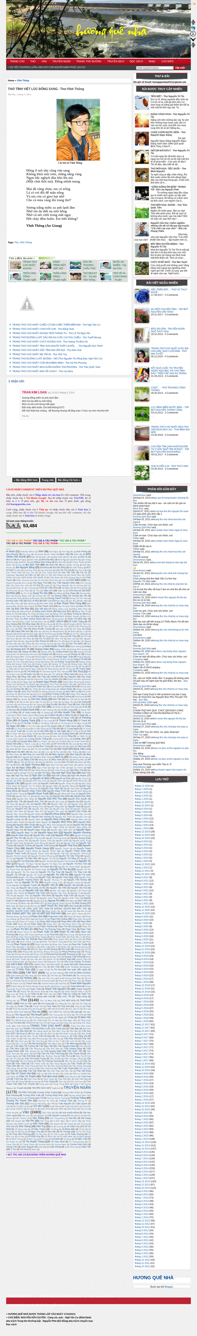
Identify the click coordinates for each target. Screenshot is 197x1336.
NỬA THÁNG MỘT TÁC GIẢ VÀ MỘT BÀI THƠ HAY (33, 913)
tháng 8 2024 (142, 808)
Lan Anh (10, 704)
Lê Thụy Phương (22, 729)
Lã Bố (16, 702)
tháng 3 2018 (142, 1014)
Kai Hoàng (43, 691)
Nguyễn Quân (62, 841)
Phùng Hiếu (11, 951)
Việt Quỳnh (54, 1124)
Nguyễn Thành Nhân (75, 851)
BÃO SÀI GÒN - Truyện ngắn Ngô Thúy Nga (168, 330)
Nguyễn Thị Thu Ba (60, 869)
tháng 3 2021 (142, 897)
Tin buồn (67, 1015)
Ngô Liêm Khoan (58, 770)
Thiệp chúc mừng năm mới (38, 996)
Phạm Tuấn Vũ (45, 931)
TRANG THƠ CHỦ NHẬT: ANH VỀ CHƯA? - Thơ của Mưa (42, 371)
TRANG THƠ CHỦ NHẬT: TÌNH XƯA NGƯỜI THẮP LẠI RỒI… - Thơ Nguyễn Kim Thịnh (57, 346)
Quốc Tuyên (20, 959)
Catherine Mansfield (15, 575)
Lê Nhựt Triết (67, 718)
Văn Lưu (26, 1115)
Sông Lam (15, 967)
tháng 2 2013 (142, 1214)
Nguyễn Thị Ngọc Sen (52, 864)
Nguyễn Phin (62, 835)
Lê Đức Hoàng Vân (48, 710)
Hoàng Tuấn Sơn (23, 664)
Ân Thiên (51, 554)
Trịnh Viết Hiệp (81, 1079)
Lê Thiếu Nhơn (69, 726)
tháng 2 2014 (142, 1175)
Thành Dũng (16, 986)
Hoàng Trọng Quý (66, 662)
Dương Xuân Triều (14, 601)
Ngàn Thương (32, 764)
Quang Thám (55, 957)
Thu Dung (46, 1003)
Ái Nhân (10, 551)
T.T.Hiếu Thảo (23, 969)
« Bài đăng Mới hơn (26, 480)
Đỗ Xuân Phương (79, 626)
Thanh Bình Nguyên (80, 983)
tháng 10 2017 (142, 1031)
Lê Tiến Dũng (39, 729)
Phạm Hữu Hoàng (58, 919)
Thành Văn (11, 991)
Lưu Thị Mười (61, 741)
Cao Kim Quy (46, 570)
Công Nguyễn (62, 585)
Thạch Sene (32, 983)
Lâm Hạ (9, 707)
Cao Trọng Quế (49, 572)
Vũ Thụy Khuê (58, 1141)
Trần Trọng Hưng (80, 1066)
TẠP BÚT (31, 972)
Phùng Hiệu (28, 952)
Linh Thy (14, 736)
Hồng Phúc (11, 676)
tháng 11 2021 (142, 871)
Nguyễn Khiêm (34, 814)
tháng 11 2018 (142, 988)
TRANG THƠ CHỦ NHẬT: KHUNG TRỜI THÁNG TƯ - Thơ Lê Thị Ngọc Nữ (51, 333)
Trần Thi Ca (66, 1056)
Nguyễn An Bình (41, 778)
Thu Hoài (84, 1004)
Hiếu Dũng (26, 644)
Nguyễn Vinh (23, 896)
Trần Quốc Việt (26, 1054)
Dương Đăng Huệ (23, 596)
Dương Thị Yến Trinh (78, 598)
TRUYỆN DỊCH (39, 1088)
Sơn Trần (55, 967)
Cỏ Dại (36, 585)
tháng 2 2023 (142, 857)
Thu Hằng (59, 1004)
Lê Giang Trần (84, 710)
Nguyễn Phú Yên (14, 838)
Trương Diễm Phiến (71, 1092)
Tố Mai (70, 1017)
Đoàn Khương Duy (55, 619)
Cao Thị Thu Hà (63, 570)
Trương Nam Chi (35, 1098)
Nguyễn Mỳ (65, 825)
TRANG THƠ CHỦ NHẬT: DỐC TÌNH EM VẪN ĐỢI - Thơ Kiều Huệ (47, 350)
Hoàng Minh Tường (22, 657)
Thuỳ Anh (65, 1006)
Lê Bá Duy (11, 710)
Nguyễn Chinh (47, 783)
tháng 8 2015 (142, 1116)
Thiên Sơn (48, 994)
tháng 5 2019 (142, 969)
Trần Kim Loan (21, 1041)
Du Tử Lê (25, 593)
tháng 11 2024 (142, 802)
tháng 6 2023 (142, 844)
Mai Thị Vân (36, 749)
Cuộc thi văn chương (25, 588)
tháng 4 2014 (142, 1168)
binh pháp (13, 562)
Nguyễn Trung (73, 882)
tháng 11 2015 (142, 1106)
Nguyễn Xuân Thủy (71, 898)
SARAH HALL (40, 964)
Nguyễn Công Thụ (66, 783)
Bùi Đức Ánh (32, 564)
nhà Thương (12, 903)
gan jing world (62, 629)
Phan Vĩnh (11, 947)
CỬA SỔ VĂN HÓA (48, 588)
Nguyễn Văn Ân (49, 885)
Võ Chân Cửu (73, 1126)
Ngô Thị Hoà (28, 773)
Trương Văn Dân (15, 1103)
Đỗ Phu (59, 624)
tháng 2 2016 (142, 1096)
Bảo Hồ (34, 557)
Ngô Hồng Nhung (39, 770)
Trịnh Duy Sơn (71, 1076)
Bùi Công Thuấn (77, 562)
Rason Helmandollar (15, 962)
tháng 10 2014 (142, 1148)
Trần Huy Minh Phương (33, 1039)
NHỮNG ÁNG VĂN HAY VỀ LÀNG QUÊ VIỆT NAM (48, 907)
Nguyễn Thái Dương (45, 845)
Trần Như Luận (16, 1048)
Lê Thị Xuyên (50, 726)
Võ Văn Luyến (57, 1134)
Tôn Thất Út (38, 1020)
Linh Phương (85, 733)
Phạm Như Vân (54, 924)
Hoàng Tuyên (41, 664)
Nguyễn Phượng (34, 838)
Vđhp (136, 538)
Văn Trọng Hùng (57, 1118)
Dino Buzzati (75, 590)
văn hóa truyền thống (68, 1112)
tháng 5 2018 (142, 1008)
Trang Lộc (67, 1023)
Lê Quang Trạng (26, 720)
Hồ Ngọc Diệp (34, 669)
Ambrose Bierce (27, 552)
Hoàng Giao (12, 652)
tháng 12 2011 (142, 1260)
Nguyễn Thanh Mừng (27, 851)
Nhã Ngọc (69, 901)
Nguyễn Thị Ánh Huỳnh (16, 856)
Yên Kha (24, 1149)
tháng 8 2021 (142, 880)
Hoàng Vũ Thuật (59, 664)
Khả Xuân (86, 691)
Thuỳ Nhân (60, 1009)
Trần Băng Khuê (40, 1031)
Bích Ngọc (21, 560)
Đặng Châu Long (60, 609)
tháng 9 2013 (142, 1191)
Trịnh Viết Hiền (64, 1079)
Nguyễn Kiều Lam (79, 814)
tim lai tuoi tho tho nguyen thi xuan (171, 511)
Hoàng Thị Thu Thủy (15, 662)
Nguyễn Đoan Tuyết (37, 793)
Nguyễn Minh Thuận (25, 825)
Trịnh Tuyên (48, 1079)
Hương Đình (70, 686)
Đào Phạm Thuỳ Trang (69, 603)
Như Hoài (73, 906)
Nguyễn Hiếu (40, 804)
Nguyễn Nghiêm (32, 827)
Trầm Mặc (74, 1028)
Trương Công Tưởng (47, 1092)
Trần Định (35, 1034)
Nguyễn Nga (12, 827)
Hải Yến (84, 636)
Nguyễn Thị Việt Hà (57, 874)
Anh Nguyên (67, 552)
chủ (63, 580)
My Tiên (20, 762)
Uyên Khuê (46, 1109)
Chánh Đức (76, 575)
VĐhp (136, 549)
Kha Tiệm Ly (72, 691)
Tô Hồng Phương (40, 1017)
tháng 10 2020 (142, 913)
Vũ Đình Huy (34, 1136)
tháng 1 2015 (142, 1139)
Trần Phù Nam (53, 1049)
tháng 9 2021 (142, 877)
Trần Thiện (20, 1063)
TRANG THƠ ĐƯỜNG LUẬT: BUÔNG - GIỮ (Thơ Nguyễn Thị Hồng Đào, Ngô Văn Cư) (57, 358)
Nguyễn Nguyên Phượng (77, 832)
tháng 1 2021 (142, 903)
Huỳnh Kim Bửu (74, 679)
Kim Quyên (23, 699)
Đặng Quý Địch (64, 611)
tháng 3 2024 (142, 821)
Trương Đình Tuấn (32, 1095)
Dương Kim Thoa (14, 598)
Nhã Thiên (82, 901)
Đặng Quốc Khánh (44, 611)
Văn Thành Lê (22, 1118)
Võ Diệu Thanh (38, 1129)
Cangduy (138, 659)
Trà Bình (17, 1023)
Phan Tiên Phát (75, 942)
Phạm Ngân (36, 924)
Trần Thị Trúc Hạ (72, 1061)
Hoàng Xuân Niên (14, 666)
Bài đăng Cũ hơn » (69, 480)
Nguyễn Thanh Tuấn (16, 853)
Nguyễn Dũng (68, 786)
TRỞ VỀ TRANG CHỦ (19, 1296)
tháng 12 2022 (142, 864)
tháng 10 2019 (142, 952)
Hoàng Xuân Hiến (79, 664)
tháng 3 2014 (142, 1171)
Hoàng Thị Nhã (80, 659)
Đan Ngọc (60, 601)
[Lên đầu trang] (193, 24)
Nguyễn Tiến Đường (77, 880)
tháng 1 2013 (142, 1217)
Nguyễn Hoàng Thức (34, 806)
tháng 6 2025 (142, 792)
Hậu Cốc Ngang (83, 641)
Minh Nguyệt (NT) (25, 757)
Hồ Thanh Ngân (83, 669)
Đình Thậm (14, 619)
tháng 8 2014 (142, 1155)
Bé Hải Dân (71, 557)
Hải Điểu (22, 636)
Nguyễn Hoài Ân (13, 806)
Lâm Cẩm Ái (82, 704)
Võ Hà (82, 1129)
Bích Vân (34, 560)
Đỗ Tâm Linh (85, 624)
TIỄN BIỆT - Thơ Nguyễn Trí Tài (167, 96)
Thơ (16, 242)
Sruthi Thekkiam (72, 967)
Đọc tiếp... (143, 699)
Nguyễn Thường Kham (28, 880)
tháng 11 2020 (142, 910)
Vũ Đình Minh (66, 1136)
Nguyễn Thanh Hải (64, 848)
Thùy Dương (33, 1009)
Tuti (17, 1106)
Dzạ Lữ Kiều (33, 601)
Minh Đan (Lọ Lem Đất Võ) (35, 754)
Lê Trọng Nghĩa (71, 728)
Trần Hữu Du (54, 1039)
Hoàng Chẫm (60, 649)
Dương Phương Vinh (34, 598)
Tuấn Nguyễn (64, 1103)
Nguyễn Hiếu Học (59, 804)
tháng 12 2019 (142, 946)
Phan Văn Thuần (80, 944)
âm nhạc (26, 554)
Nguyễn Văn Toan (58, 893)
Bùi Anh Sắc (60, 562)
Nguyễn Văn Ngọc (57, 891)
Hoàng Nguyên (84, 657)
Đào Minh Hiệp (46, 603)
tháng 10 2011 (142, 1266)
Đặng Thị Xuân (29, 614)
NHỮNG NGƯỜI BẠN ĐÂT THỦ (70, 908)
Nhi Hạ (34, 906)
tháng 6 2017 (142, 1044)
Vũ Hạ (45, 1139)
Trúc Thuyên (29, 1084)
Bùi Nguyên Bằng (25, 567)
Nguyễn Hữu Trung (15, 814)
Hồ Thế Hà (15, 671)
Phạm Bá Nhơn (75, 916)
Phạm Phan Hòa (73, 924)
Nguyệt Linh (23, 901)
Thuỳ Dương (18, 1009)
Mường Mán (78, 760)
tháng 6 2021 (142, 887)
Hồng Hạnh (69, 674)
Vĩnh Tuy (138, 734)
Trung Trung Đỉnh (61, 1084)
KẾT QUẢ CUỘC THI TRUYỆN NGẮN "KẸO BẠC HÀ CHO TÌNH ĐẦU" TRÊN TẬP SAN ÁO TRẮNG (169, 371)
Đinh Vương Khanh (33, 619)
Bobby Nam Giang (42, 562)
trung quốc (44, 1084)
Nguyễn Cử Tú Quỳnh (31, 786)
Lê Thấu (13, 723)
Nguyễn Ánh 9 (81, 778)
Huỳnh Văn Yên (19, 686)
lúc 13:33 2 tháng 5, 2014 (61, 392)
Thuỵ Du (78, 1006)
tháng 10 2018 (142, 991)
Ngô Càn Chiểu (58, 768)
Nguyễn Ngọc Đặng (78, 827)
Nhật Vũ (23, 906)
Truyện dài (22, 1088)
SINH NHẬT (55, 964)
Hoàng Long (61, 654)
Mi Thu (56, 752)
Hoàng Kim (83, 652)
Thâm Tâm (69, 991)
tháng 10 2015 (142, 1109)
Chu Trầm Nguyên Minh (63, 583)
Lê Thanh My (84, 720)
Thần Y (81, 991)
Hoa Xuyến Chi (34, 646)
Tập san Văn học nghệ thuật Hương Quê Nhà (59, 978)
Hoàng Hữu (46, 652)
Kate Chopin (57, 691)
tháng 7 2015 (142, 1119)
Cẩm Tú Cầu (47, 575)
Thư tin (35, 1011)
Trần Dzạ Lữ (21, 1033)
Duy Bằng (57, 593)
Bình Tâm (26, 562)
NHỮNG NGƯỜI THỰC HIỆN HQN (23, 911)
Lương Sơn (79, 738)
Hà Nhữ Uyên (32, 634)
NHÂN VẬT (39, 903)
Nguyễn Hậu (24, 804)
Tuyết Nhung (55, 1106)
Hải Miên (34, 636)
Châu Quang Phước (73, 577)
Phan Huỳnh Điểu (58, 937)
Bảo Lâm (46, 557)
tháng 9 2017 (142, 1034)
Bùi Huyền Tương (71, 565)
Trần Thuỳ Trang (27, 1066)
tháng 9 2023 (142, 841)
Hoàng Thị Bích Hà (61, 659)
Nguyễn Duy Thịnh (50, 788)
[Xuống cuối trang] (193, 47)
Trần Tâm (41, 1053)
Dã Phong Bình (81, 588)
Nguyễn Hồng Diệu (55, 806)
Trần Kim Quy (38, 1041)
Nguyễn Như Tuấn (41, 835)
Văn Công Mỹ (48, 1113)
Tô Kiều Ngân (57, 1017)
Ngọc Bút (10, 767)
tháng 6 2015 (142, 1122)
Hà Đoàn (72, 631)
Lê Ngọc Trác (26, 718)
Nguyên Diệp (52, 786)
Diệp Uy (61, 591)
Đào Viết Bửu (41, 609)
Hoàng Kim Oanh (30, 654)
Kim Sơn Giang (39, 699)
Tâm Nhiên (42, 976)
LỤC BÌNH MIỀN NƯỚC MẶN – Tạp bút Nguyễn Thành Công (170, 408)
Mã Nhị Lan (71, 744)
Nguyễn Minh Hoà (79, 819)
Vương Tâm (11, 1147)
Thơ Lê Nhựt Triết (48, 1001)
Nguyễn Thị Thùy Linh (76, 872)
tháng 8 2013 (142, 1194)
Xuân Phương (71, 1147)
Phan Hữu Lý (76, 937)
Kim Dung (79, 696)
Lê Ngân (81, 715)
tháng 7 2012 (142, 1237)
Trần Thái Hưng (57, 1053)
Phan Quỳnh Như (61, 939)
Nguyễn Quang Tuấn (42, 841)
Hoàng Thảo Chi (42, 659)
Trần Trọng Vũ (30, 1068)
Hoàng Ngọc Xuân (64, 657)
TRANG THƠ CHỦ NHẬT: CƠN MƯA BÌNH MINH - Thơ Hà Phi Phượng (49, 362)
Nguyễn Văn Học (35, 890)
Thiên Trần (16, 996)
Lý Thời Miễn (45, 744)
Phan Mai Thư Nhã (25, 939)
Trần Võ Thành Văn (20, 1073)
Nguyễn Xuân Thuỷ (49, 898)
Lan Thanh (37, 704)
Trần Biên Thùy (59, 1031)
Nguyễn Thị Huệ (46, 861)
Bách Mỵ (78, 554)
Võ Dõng (54, 1129)
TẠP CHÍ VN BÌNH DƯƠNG (77, 973)
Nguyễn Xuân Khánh (26, 898)
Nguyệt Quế (38, 901)
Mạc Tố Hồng (12, 746)
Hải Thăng (59, 636)
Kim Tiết (57, 699)
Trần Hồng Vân (80, 1036)
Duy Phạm (71, 593)
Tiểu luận (74, 1012)
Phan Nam (43, 939)
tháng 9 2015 (142, 1112)
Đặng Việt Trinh (23, 616)
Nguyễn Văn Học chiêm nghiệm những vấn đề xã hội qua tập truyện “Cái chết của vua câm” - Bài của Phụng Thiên (170, 227)
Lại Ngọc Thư (68, 702)
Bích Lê (9, 559)
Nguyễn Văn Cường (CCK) (32, 888)
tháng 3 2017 (142, 1054)
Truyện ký (55, 1088)
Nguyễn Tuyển (30, 885)
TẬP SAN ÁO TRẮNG (20, 978)
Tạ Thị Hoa (56, 969)
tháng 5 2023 (142, 848)
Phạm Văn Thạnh (26, 935)
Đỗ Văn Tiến (62, 626)
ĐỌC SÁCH (56, 621)
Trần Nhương (35, 1049)
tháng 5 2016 (142, 1086)
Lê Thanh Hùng (64, 720)
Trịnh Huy (18, 1079)
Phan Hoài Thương (22, 937)
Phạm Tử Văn (67, 931)
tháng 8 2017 (142, 1037)
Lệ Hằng (13, 712)
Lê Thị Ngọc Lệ (78, 723)
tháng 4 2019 (142, 972)
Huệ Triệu (41, 676)
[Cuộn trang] (193, 41)
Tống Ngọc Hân (70, 1020)
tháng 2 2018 (142, 1018)
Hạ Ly (82, 631)
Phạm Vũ (42, 935)
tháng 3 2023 (142, 854)
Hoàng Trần (139, 613)
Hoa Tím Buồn (76, 643)
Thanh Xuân (39, 991)
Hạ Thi (62, 634)
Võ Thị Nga (65, 1131)
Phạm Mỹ (22, 924)
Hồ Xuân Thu (30, 674)
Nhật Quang (80, 903)
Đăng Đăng (11, 611)
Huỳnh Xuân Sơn (38, 686)
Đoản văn (42, 622)
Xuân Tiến (86, 1147)
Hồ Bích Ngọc (32, 666)
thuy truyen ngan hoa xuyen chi (170, 769)
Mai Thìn (49, 749)
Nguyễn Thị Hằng (67, 858)
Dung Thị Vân (40, 593)
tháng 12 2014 (142, 1142)
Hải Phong (47, 636)
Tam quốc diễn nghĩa (77, 969)
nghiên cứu (83, 765)
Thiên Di (35, 994)
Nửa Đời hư (82, 911)
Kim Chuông (65, 696)
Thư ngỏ (87, 1009)
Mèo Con (46, 752)
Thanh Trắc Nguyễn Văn (58, 989)
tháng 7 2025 (142, 789)
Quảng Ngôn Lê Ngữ (36, 957)
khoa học (37, 694)
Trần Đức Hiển (12, 1036)
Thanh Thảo (35, 989)
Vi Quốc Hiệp (75, 1121)
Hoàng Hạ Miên (29, 652)
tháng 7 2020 (142, 923)
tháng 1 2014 (142, 1178)
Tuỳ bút (26, 1106)
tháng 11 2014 (142, 1145)
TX (22, 1109)
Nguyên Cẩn (12, 783)
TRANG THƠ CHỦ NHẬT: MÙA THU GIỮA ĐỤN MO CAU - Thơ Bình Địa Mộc (170, 430)
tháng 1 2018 (142, 1021)
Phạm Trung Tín (25, 932)
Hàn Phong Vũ (42, 641)
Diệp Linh (48, 590)
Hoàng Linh (47, 654)
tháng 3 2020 (142, 936)
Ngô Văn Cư (39, 775)
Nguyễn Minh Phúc (62, 822)
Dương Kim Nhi (79, 596)
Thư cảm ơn (73, 1009)
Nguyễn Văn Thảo (36, 893)
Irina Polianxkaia (49, 689)
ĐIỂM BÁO (59, 616)
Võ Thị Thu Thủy (83, 1132)
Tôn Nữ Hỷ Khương (20, 1020)
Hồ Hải (82, 666)
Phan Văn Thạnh (60, 944)
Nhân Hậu (25, 903)
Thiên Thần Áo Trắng (67, 994)
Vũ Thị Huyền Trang (33, 1141)
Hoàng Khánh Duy (64, 652)
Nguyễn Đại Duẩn (71, 788)
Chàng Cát (62, 575)
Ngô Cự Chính (76, 768)
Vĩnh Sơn (10, 1126)
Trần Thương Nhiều (60, 1066)
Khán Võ (13, 694)
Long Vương (43, 736)
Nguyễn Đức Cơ (23, 796)
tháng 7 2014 (142, 1158)
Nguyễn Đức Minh (61, 796)
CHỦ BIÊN (74, 580)
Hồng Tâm (26, 676)
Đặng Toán (44, 614)
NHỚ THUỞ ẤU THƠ (52, 906)
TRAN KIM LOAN (34, 392)
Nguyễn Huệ (74, 806)
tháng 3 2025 (142, 795)
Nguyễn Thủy (44, 877)
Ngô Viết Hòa (12, 778)
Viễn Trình (38, 1123)
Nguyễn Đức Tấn (14, 801)
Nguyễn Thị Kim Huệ (66, 861)
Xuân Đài (42, 1147)
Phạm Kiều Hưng (80, 919)
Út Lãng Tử (32, 1109)
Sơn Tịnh (42, 967)
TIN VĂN (79, 1015)
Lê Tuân (18, 731)
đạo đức (72, 601)
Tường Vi (13, 1109)
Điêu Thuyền (73, 616)
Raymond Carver (35, 962)
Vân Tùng (44, 1121)
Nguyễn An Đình (63, 778)
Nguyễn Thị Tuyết (34, 875)
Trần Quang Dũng (73, 1048)
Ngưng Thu (54, 900)
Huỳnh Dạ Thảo (41, 679)
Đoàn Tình (11, 622)
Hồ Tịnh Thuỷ (76, 671)
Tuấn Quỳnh (81, 1103)
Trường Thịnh (66, 1100)
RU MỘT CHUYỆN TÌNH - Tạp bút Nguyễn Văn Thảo (169, 310)
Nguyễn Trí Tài (30, 882)
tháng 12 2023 (142, 831)
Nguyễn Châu (31, 783)
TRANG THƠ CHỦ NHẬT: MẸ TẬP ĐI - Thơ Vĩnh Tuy (39, 354)
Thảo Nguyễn (55, 991)
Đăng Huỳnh (26, 611)
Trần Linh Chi (71, 1041)
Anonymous (139, 495)
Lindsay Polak (31, 734)
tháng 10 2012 (142, 1227)
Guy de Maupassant (55, 631)
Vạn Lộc (84, 1109)
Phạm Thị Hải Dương (68, 926)
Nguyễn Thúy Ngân (64, 877)
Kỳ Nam (81, 699)
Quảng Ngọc (18, 957)
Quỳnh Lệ (51, 959)
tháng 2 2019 (142, 978)
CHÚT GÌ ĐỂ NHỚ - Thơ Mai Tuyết (169, 262)
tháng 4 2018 (142, 1011)
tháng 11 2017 (142, 1027)
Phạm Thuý (70, 929)
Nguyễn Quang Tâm (19, 841)
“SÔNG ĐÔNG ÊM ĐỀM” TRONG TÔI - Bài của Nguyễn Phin (168, 188)
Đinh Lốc (87, 616)
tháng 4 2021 (142, 893)
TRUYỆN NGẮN (77, 1087)
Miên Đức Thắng (70, 752)
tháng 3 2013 (142, 1210)
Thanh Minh (75, 986)
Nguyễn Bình (56, 781)
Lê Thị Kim (63, 723)
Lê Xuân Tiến (15, 734)
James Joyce (82, 689)
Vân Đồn (73, 1118)
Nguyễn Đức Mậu (41, 796)
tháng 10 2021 (142, 874)
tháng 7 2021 (142, 884)
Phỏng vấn (25, 949)
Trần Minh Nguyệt (73, 1043)
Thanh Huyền (44, 986)
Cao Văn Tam (68, 572)
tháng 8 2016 (142, 1076)
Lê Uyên (29, 731)
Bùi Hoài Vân (52, 565)
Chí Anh (41, 580)
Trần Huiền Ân (12, 1039)
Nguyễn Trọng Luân (53, 882)
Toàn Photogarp (141, 756)
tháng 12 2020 (142, 906)
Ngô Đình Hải (20, 770)
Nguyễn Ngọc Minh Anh (61, 830)
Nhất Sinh (10, 906)
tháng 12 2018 (142, 985)
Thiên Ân (23, 994)
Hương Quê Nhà (142, 516)
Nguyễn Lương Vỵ (15, 819)
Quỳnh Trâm (82, 959)
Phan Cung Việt (71, 935)
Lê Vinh (87, 731)
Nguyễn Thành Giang (37, 848)
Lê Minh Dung (38, 715)
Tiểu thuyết (36, 1014)
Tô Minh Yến (84, 1017)
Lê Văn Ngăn (60, 731)
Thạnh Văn (25, 991)
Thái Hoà (62, 983)
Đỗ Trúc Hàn (47, 626)
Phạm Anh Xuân (55, 916)
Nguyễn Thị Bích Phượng (42, 856)
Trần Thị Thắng (26, 1061)
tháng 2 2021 (142, 900)
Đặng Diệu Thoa (80, 609)
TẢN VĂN (12, 972)
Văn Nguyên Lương (57, 1115)
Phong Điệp (11, 949)
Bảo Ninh (58, 557)
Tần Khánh (67, 975)
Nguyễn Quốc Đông (36, 843)
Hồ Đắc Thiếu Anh (66, 666)
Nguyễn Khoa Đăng (55, 814)
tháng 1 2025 (142, 799)
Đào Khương (30, 603)
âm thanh (39, 554)
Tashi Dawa (15, 976)
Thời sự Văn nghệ (28, 1003)
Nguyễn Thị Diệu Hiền (26, 858)
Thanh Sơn (21, 989)
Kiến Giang (38, 696)
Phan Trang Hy (22, 944)
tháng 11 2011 (142, 1263)
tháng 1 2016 (142, 1099)
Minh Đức (138, 508)
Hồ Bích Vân (49, 666)
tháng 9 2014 (142, 1152)
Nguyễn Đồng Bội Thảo (64, 794)
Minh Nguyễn (76, 754)
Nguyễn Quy (54, 843)
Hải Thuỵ (72, 636)
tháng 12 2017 (142, 1024)
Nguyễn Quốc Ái (80, 841)
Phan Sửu (77, 939)
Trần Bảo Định (22, 1031)
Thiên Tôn (86, 994)
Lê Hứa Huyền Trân (65, 712)
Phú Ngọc (38, 949)
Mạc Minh (83, 744)
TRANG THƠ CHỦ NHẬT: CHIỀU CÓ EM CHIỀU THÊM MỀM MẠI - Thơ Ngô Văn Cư (56, 324)
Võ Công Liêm (21, 1129)
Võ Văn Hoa (41, 1134)
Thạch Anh (63, 981)
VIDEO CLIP (23, 1124)
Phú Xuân (65, 949)
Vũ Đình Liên (50, 1136)
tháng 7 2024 (142, 812)
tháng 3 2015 (142, 1132)
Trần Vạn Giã (85, 1068)
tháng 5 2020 (142, 929)
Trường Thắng (78, 1098)
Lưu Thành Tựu (44, 741)
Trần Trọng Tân (13, 1068)
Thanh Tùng (82, 989)
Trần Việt (68, 1071)
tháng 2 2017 (142, 1057)
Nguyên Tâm (69, 843)
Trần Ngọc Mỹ (46, 1046)
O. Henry (79, 914)
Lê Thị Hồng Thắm (46, 723)
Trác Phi (43, 1023)
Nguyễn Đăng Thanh (31, 791)
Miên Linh (86, 752)
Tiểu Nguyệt (20, 1015)
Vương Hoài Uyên (78, 1144)
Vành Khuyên (12, 1113)
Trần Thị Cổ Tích (83, 1056)
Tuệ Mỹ (9, 1106)
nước (69, 914)
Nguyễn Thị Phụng (16, 866)
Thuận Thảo (23, 1006)
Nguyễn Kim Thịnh (63, 817)
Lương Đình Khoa (60, 739)
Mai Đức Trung (43, 746)
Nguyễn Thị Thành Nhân (69, 867)
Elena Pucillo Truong (42, 629)
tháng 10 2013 (142, 1188)
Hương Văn (18, 689)
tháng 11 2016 (142, 1067)
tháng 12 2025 (142, 786)
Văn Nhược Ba (77, 1115)
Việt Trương (82, 1124)
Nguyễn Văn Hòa (14, 891)
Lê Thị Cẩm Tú (27, 723)
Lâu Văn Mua (73, 707)
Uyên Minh (58, 1109)
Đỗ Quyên (71, 624)
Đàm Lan (47, 601)
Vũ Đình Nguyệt (83, 1136)
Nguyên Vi (75, 893)
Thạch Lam (18, 983)
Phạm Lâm (11, 921)
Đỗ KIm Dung (46, 624)
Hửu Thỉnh (33, 689)
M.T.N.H (58, 744)
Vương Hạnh (60, 1144)
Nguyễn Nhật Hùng (20, 835)
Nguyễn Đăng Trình (56, 791)
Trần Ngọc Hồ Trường (24, 1046)
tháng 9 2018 (142, 995)
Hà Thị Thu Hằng (77, 634)
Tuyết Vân (69, 1106)
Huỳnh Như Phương (72, 682)
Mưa (67, 760)
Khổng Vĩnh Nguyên (78, 694)
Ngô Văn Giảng (59, 775)
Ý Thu (13, 1149)
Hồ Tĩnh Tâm (59, 671)
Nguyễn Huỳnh (80, 809)
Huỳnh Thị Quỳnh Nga (30, 684)
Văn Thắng (38, 1118)
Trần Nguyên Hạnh (66, 1046)
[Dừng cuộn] (193, 35)
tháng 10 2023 (142, 838)
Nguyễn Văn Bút (72, 885)
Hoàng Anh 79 (21, 649)
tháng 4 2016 (142, 1090)
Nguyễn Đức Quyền (77, 799)
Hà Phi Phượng (49, 634)
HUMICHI (55, 676)
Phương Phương (54, 954)
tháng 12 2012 (142, 1220)
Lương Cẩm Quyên (15, 739)
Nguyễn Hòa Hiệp (79, 804)
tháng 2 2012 (142, 1253)
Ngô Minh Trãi (76, 770)
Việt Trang (68, 1124)
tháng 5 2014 (142, 1165)
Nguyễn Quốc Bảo (14, 843)
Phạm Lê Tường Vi (28, 921)
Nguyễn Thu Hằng (26, 877)
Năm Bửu (79, 762)
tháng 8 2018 (142, 998)
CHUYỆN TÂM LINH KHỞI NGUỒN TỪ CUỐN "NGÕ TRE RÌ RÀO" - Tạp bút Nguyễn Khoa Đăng (170, 449)
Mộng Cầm (29, 759)
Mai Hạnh (58, 746)
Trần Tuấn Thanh (65, 1068)
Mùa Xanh (56, 759)
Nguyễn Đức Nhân (25, 799)
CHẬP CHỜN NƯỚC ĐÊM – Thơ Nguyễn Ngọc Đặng (168, 133)
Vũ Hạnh (55, 1139)
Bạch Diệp (64, 554)
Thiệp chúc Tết (63, 996)
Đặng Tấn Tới (81, 611)
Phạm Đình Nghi (27, 919)
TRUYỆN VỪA (25, 1092)
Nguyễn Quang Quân (80, 838)
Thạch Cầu (76, 981)
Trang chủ (48, 480)
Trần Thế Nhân (29, 1056)
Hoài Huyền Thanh (55, 646)
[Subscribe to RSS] (97, 252)
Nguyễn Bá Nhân (14, 781)
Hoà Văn (19, 646)
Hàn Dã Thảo (25, 639)
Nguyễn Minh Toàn (47, 825)
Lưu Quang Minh (24, 741)
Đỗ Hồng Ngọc (29, 624)
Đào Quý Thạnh (27, 606)
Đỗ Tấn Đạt (14, 626)
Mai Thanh (22, 749)
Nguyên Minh (34, 819)
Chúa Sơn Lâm (22, 585)
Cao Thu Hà (32, 572)
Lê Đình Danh (27, 709)
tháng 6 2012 (142, 1240)
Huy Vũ (14, 679)
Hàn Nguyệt (26, 641)
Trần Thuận (76, 1063)
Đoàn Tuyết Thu (26, 622)
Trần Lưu (19, 1044)
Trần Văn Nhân (35, 1071)
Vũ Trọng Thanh (27, 1144)
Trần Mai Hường (35, 1043)
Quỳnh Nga (65, 959)
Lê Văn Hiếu (43, 731)
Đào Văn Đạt (22, 608)
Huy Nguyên (70, 676)
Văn (26, 1112)
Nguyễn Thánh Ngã (51, 851)
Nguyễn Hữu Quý (56, 811)
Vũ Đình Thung (16, 1139)
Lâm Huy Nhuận (25, 707)
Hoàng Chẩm (42, 649)
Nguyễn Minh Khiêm (15, 822)
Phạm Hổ (42, 919)
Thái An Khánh (48, 983)
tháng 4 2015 (142, 1129)
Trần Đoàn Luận (66, 1034)
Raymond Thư (53, 962)
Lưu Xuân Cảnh (78, 741)
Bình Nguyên (64, 560)
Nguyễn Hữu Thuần (77, 811)
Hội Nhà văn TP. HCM (50, 674)
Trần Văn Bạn (16, 1071)
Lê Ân (85, 707)
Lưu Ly (9, 741)
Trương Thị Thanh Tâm (19, 1100)
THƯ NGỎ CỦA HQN (18, 1012)
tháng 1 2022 (142, 867)
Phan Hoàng (41, 937)
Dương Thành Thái (56, 598)
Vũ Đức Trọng (32, 1139)
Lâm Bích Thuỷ (65, 704)
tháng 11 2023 (142, 835)
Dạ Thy (36, 591)
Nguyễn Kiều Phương (16, 816)
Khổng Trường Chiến (55, 694)
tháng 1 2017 (142, 1060)
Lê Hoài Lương (29, 712)
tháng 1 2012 (142, 1256)
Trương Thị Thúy (46, 1101)
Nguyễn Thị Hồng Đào (23, 861)
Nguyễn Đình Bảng (79, 791)
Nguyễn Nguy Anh (48, 832)
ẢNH (40, 551)
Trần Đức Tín (29, 1036)
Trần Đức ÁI (82, 1034)
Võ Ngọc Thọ (34, 1131)
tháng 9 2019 (142, 956)
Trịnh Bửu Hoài (50, 1076)
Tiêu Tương (54, 1015)
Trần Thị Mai (55, 1059)
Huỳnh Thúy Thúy (51, 684)
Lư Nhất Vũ (82, 736)
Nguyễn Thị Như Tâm (76, 864)
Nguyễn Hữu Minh (14, 811)
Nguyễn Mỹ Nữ (80, 825)
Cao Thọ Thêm (81, 570)
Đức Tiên (22, 629)
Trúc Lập (63, 1081)
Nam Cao (53, 762)
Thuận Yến (38, 1006)
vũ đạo (21, 1136)
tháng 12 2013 (142, 1181)
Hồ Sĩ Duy (67, 669)
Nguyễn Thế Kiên (61, 853)
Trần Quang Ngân (53, 1051)
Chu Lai (25, 583)
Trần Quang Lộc (32, 1051)
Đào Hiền (84, 601)
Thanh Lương (60, 986)
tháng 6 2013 (142, 1201)
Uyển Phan (72, 1109)
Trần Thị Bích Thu (49, 1056)
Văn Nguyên (38, 1115)
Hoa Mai (61, 644)
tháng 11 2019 (142, 949)
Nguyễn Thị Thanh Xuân (35, 869)
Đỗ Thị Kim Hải (30, 626)
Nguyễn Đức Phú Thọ (50, 798)
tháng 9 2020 (142, 916)
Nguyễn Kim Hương (40, 816)
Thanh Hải (30, 986)
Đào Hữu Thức (13, 603)
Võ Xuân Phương (76, 1134)
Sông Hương (85, 964)
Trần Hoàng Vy (62, 1036)
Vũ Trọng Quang (76, 1142)
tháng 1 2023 (142, 861)
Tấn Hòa (54, 976)
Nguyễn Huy (21, 809)
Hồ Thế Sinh (44, 671)
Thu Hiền (72, 1004)
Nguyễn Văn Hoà (79, 888)
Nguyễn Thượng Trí (53, 880)
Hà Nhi (20, 634)
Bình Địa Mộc (48, 559)
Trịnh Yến (10, 1081)
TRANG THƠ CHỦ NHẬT (46, 1025)
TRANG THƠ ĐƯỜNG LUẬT (37, 1028)
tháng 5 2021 (142, 890)
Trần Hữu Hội (70, 1038)
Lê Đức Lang (67, 710)
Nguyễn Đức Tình (35, 801)
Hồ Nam (21, 669)
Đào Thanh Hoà (45, 606)
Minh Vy (59, 757)
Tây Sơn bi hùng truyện (44, 981)
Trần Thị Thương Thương (49, 1061)
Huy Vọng (86, 676)
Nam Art (42, 762)
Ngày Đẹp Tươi (52, 765)
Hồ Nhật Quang (52, 669)
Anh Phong (82, 551)
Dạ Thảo (25, 591)
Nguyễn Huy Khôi (61, 809)
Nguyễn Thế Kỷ (80, 853)
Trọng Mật (23, 1081)
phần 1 (23, 947)
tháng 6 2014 (142, 1161)
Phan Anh (54, 934)
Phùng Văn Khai (22, 954)
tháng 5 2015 (142, 1125)
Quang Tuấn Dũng (73, 956)
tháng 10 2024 (142, 805)
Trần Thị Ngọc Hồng (73, 1059)
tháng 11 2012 (142, 1224)
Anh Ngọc (53, 552)
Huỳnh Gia (57, 679)
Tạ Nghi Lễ (41, 970)
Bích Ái (84, 557)
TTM (52, 1104)
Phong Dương (81, 947)
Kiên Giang (24, 696)
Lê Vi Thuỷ (75, 731)
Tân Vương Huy (83, 976)
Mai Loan (82, 746)
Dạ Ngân (66, 588)
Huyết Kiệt (25, 679)
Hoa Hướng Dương (44, 644)
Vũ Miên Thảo (81, 1139)
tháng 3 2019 (142, 975)
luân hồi (56, 736)
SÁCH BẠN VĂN (19, 964)
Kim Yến (70, 699)
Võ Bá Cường (57, 1126)
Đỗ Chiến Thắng (76, 621)
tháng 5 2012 (142, 1243)
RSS (191, 4)
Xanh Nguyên (27, 1147)
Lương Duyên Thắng (38, 739)
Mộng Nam (43, 760)
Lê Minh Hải (53, 715)
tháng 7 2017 (142, 1040)
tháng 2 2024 (142, 825)
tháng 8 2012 (142, 1233)
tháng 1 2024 (142, 828)
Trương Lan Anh (16, 1098)
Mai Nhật (10, 749)
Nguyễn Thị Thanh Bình (43, 866)
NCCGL (17, 765)
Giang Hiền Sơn (22, 631)
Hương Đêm (55, 686)
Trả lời (25, 416)
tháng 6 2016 (142, 1083)
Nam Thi (65, 762)
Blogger (169, 1286)
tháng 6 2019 (142, 965)
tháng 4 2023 (142, 851)
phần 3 (44, 947)
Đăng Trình (58, 614)
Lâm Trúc (41, 706)
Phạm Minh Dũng (48, 921)
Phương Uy (72, 954)
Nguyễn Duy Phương (27, 788)
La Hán (26, 702)
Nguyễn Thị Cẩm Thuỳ (69, 856)
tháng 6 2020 (142, 926)
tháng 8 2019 (142, 959)
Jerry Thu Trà (27, 691)
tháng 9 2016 (142, 1073)
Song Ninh (69, 964)
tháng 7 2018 (142, 1001)
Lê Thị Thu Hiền (33, 726)
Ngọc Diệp (25, 767)
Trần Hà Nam (45, 1036)
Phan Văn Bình (42, 944)
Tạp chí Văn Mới (53, 973)
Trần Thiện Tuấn (37, 1064)
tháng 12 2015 (142, 1103)
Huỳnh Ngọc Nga (25, 682)
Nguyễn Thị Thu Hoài (24, 872)
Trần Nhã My (85, 1046)
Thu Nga (10, 1006)
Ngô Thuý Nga (68, 772)
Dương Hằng (61, 596)
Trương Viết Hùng (38, 1104)
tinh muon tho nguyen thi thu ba (170, 597)
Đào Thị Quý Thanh (67, 606)
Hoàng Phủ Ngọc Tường (20, 659)
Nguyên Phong (81, 835)
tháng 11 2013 (142, 1184)
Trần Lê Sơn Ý (55, 1041)
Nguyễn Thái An (24, 845)
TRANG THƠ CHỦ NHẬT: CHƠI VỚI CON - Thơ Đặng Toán (43, 329)
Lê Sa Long (46, 721)
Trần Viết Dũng (83, 1071)
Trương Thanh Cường (57, 1098)
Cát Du (83, 572)
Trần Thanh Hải (75, 1053)
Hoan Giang (75, 646)
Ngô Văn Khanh (78, 775)
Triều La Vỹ (78, 1074)
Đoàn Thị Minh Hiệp (77, 619)
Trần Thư (43, 1066)
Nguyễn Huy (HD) (40, 809)
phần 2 (33, 947)
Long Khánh (27, 736)
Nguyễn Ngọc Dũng (54, 827)
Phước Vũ (38, 954)
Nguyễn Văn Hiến (58, 888)
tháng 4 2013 (142, 1207)
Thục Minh (52, 1006)
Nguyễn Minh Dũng (54, 819)
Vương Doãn (45, 1144)
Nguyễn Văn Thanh (79, 891)
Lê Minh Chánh (21, 715)
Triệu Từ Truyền (27, 1076)
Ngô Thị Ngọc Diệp (47, 773)
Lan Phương (23, 704)
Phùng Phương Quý (71, 951)
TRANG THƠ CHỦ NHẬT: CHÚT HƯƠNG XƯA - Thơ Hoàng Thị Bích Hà (50, 341)
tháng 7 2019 (142, 962)
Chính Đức (53, 580)
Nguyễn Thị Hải (49, 858)
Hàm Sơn (10, 639)
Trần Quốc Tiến (74, 1051)
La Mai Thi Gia (39, 702)
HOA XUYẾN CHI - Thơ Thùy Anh (169, 466)
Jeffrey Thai (11, 691)
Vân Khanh (16, 1121)
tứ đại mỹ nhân (84, 1106)
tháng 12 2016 (142, 1063)
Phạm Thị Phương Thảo (49, 929)
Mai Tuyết (63, 749)
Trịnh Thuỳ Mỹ (33, 1079)
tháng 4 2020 (142, 933)
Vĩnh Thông (23, 80)
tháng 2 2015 (142, 1135)
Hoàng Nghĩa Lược (43, 657)
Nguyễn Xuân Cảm (64, 895)
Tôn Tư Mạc (53, 1020)
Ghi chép (77, 629)
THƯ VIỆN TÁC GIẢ (57, 1012)
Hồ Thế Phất (29, 671)
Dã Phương (11, 591)
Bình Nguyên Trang (82, 560)
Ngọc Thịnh (42, 768)
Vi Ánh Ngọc (59, 1121)
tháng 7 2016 (142, 1080)
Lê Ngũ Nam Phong (46, 718)
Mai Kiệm (70, 746)
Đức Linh (10, 629)
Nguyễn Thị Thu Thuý (50, 872)
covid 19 (48, 585)
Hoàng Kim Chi (12, 654)
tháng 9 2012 (142, 1230)
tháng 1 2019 (142, 982)
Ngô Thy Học (21, 775)
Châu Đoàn (55, 577)
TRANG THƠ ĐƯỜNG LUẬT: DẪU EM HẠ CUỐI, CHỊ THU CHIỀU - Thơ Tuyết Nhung (56, 337)
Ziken (34, 1149)
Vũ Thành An (12, 1142)
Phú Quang (52, 949)
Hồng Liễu (83, 674)
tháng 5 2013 (142, 1204)
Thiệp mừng (81, 996)
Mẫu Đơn (33, 752)
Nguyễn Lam (82, 817)
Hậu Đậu (13, 644)
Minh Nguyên (58, 754)
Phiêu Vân (66, 947)
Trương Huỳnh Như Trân (79, 1095)
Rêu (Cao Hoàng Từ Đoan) (77, 961)
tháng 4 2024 (142, 818)
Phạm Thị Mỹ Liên (23, 929)
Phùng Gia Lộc (81, 949)
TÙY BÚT (38, 1106)
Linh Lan (45, 733)
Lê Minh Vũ (67, 715)
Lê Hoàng (45, 712)
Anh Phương (12, 554)
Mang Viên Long (82, 749)
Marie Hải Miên (18, 752)
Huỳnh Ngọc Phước (46, 681)
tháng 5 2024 (142, 815)
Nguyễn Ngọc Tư (25, 832)
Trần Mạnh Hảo (54, 1044)
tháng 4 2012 (142, 1246)
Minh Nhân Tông (44, 757)
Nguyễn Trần (12, 882)
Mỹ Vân (31, 762)
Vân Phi (30, 1120)
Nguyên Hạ (73, 801)
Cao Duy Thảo (30, 570)
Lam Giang (82, 702)
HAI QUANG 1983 (142, 702)
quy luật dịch (36, 959)
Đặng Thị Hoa (12, 614)
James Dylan (66, 689)
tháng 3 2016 (142, 1093)
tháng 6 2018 (142, 1005)
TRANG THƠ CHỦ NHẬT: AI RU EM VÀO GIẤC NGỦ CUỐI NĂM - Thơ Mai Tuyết (169, 351)
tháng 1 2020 (142, 942)
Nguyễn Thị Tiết (14, 875)
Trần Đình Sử (49, 1034)
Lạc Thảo (53, 702)
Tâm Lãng (28, 976)
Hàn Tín (57, 641)
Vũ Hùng (67, 1139)
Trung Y (76, 1084)
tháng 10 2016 (142, 1070)
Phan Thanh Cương (29, 942)
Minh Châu (14, 754)
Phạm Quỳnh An (29, 926)
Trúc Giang (49, 1081)
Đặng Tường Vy (74, 614)
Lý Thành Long (28, 744)
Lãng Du (50, 704)
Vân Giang (86, 1118)
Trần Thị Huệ (15, 1059)
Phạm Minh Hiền (68, 921)
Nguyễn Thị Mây (141, 581)
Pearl (25, 916)
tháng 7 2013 (142, 1197)
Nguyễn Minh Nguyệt (38, 822)
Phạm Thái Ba (47, 926)
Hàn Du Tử (40, 638)
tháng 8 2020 (142, 920)
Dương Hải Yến (43, 596)
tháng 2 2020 (142, 939)
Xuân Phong (55, 1147)
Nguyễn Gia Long (56, 801)
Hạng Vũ (69, 641)
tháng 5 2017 (142, 1047)
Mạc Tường (27, 746)
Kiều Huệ (52, 696)
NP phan (68, 911)
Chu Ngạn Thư (40, 583)
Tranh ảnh (60, 1028)
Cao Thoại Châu (14, 572)
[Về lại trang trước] (193, 30)
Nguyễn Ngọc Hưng (36, 830)
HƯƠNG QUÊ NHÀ (153, 1277)
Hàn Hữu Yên (57, 639)
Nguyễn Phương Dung (56, 838)
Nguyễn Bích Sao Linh (36, 781)
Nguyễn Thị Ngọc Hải (28, 864)
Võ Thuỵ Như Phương (19, 1134)
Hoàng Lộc (76, 654)
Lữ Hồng (68, 736)
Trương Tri (83, 1101)
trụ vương (35, 1081)
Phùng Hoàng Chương (47, 952)
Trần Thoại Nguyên (58, 1064)
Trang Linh (55, 1023)
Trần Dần (73, 1031)
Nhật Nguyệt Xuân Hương (59, 903)
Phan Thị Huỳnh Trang (53, 942)
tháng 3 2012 (142, 1250)
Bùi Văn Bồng (59, 567)
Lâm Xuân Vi (57, 707)
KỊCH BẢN (10, 696)
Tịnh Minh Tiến (21, 1017)
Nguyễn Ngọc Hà (14, 830)
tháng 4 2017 (142, 1050)
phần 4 (54, 947)
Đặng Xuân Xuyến (42, 616)
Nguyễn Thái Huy (68, 845)
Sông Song (29, 967)
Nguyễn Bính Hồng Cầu (77, 781)
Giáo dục (38, 631)
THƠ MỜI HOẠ (68, 1000)
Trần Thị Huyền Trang (35, 1058)
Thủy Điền (47, 1009)
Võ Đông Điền (68, 1129)
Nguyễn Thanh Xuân (39, 853)
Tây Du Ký (25, 981)
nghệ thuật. (68, 765)
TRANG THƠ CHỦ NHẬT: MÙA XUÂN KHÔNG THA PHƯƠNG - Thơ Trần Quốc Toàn (56, 367)
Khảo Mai (25, 694)
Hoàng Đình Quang (79, 649)
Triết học (40, 1074)
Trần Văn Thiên (54, 1071)
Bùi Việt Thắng (76, 567)
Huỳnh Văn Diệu (70, 684)
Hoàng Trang (34, 662)
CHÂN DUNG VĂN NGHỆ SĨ (33, 577)
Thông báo (11, 1001)
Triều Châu (64, 1074)
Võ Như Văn (50, 1131)
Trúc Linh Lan (76, 1081)
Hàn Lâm (71, 639)
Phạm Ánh (37, 916)
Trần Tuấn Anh (47, 1068)
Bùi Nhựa (44, 567)
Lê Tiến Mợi (54, 728)
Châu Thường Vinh (25, 580)
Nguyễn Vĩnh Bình (42, 895)
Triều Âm (52, 1074)
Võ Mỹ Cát (19, 1132)
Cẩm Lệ (32, 575)
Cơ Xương (78, 585)
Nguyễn (25, 778)
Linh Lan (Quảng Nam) (64, 733)
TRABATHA (31, 1023)
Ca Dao (17, 570)
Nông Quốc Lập (52, 911)
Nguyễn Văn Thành (15, 893)
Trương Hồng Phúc (54, 1095)
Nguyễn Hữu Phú (35, 811)
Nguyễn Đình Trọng (15, 794)
